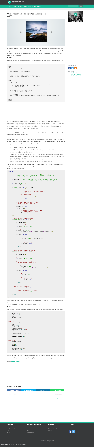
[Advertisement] (36, 111)
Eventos (34, 6)
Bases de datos (30, 432)
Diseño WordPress (41, 437)
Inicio (9, 6)
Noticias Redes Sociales (76, 75)
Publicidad (50, 430)
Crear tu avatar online (76, 74)
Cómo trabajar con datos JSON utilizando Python (18, 397)
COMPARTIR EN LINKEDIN (43, 390)
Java (28, 428)
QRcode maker (52, 441)
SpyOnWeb (54, 437)
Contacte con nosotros (73, 427)
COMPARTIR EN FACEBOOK (15, 390)
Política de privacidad (52, 428)
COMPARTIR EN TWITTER (29, 390)
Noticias (25, 6)
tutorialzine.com (15, 361)
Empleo (39, 6)
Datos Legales (51, 427)
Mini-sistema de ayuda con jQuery (57, 397)
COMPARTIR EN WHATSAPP (57, 390)
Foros (29, 6)
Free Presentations (75, 72)
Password (46, 441)
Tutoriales (20, 6)
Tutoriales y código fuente (12, 428)
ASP (28, 430)
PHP (28, 427)
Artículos (14, 6)
